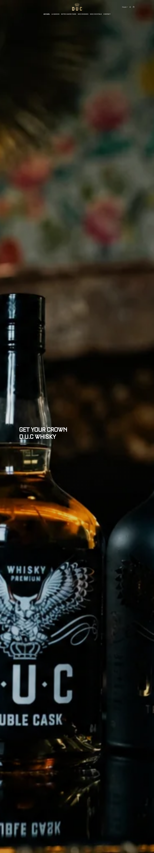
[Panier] (133, 7)
